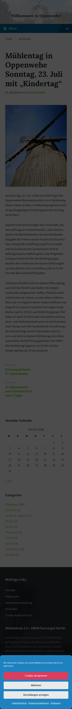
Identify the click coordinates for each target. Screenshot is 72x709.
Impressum (56, 703)
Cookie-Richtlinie (19, 703)
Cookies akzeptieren (36, 675)
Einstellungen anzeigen (36, 694)
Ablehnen (36, 685)
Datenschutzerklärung (38, 703)
